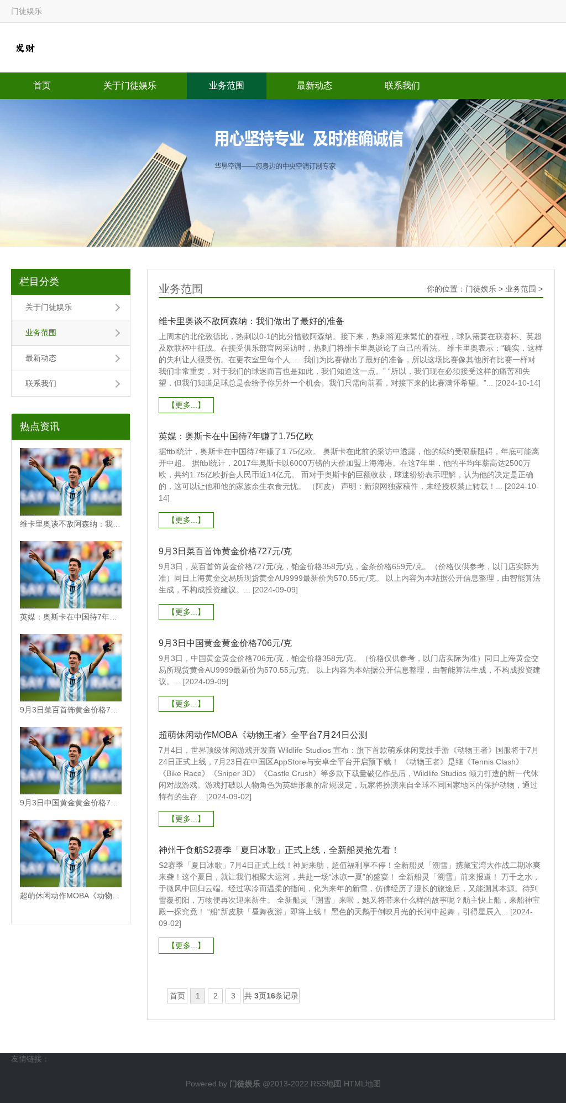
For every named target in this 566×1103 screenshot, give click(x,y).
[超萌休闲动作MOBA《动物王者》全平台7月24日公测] (71, 853)
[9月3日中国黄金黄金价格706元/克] (71, 760)
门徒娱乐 (480, 288)
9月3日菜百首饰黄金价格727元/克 (71, 709)
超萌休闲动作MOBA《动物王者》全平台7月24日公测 (71, 895)
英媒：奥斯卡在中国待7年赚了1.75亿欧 (71, 616)
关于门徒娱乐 (129, 85)
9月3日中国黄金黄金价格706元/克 (71, 802)
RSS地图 (326, 1083)
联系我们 (402, 85)
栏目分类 (39, 281)
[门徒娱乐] (25, 47)
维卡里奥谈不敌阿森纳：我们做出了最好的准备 (71, 523)
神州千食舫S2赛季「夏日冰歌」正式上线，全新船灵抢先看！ (279, 850)
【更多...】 (186, 404)
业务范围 (226, 85)
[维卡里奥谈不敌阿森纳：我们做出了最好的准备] (71, 482)
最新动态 (314, 85)
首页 (42, 85)
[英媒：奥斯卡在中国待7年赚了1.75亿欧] (71, 574)
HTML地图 (362, 1083)
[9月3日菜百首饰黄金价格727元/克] (71, 667)
